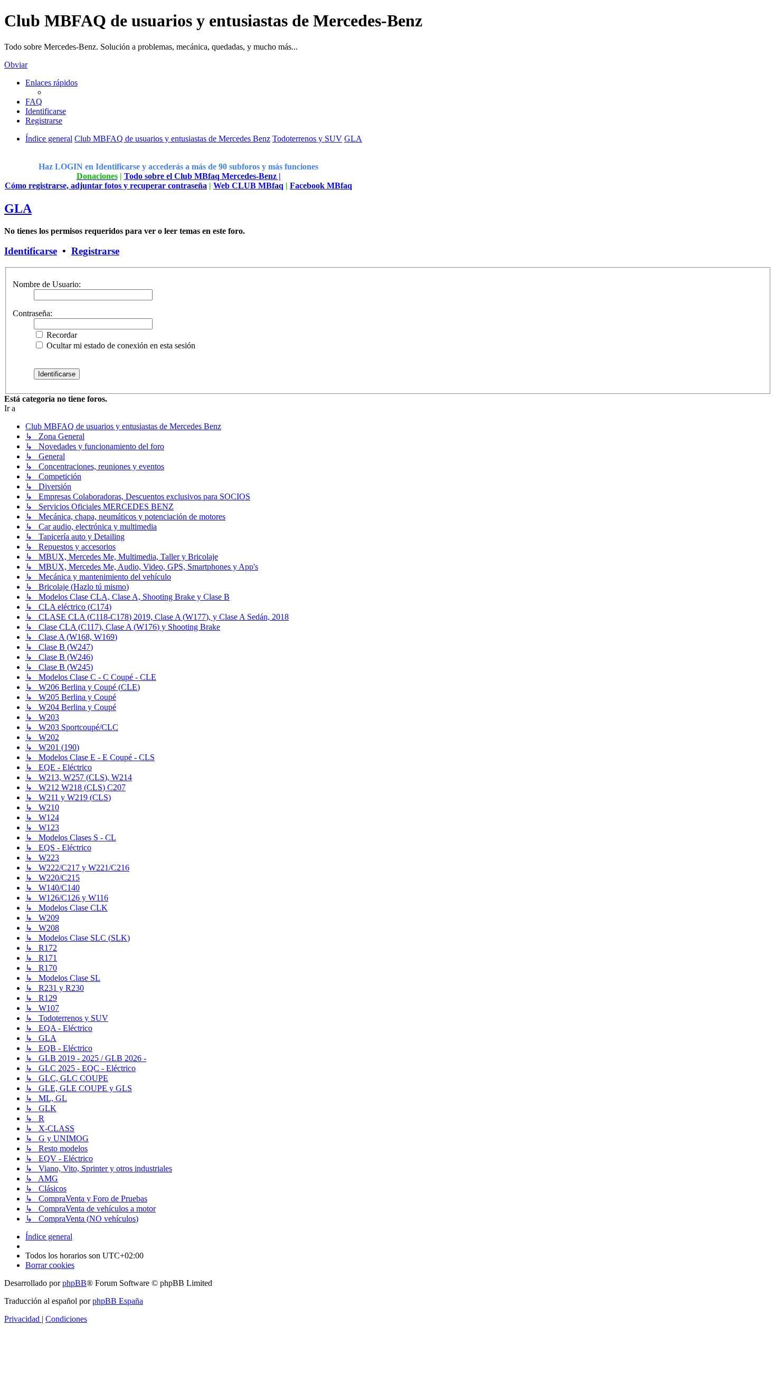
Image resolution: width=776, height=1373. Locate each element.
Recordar (60, 334)
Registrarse (95, 251)
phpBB (74, 1283)
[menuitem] (33, 101)
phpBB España (117, 1300)
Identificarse (30, 251)
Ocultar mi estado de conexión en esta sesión (119, 345)
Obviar (15, 64)
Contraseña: (32, 313)
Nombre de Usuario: (47, 284)
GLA (18, 208)
